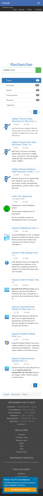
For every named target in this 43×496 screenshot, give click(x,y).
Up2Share (21, 474)
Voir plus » (21, 424)
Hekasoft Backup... (15, 413)
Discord (21, 9)
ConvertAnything (21, 476)
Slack (15, 9)
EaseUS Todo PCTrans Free (25, 280)
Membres (22, 100)
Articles (22, 90)
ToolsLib (6, 3)
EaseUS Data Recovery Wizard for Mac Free (23, 308)
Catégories (10, 105)
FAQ (21, 446)
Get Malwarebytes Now (20, 490)
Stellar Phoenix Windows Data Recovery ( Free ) (24, 170)
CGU (21, 449)
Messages (22, 85)
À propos (21, 434)
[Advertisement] (21, 34)
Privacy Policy (21, 452)
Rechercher (21, 64)
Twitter (29, 9)
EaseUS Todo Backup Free (25, 253)
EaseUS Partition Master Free (23, 335)
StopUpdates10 (12, 418)
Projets (22, 80)
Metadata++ (14, 415)
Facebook (38, 9)
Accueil (6, 394)
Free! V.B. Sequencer (22, 196)
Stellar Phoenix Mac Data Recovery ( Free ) (24, 143)
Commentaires (22, 95)
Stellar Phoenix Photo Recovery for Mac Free (23, 120)
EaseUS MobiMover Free (24, 228)
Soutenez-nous (21, 440)
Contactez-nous (7, 7)
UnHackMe (11, 407)
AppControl (14, 421)
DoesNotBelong (15, 410)
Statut (21, 443)
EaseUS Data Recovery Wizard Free (23, 359)
